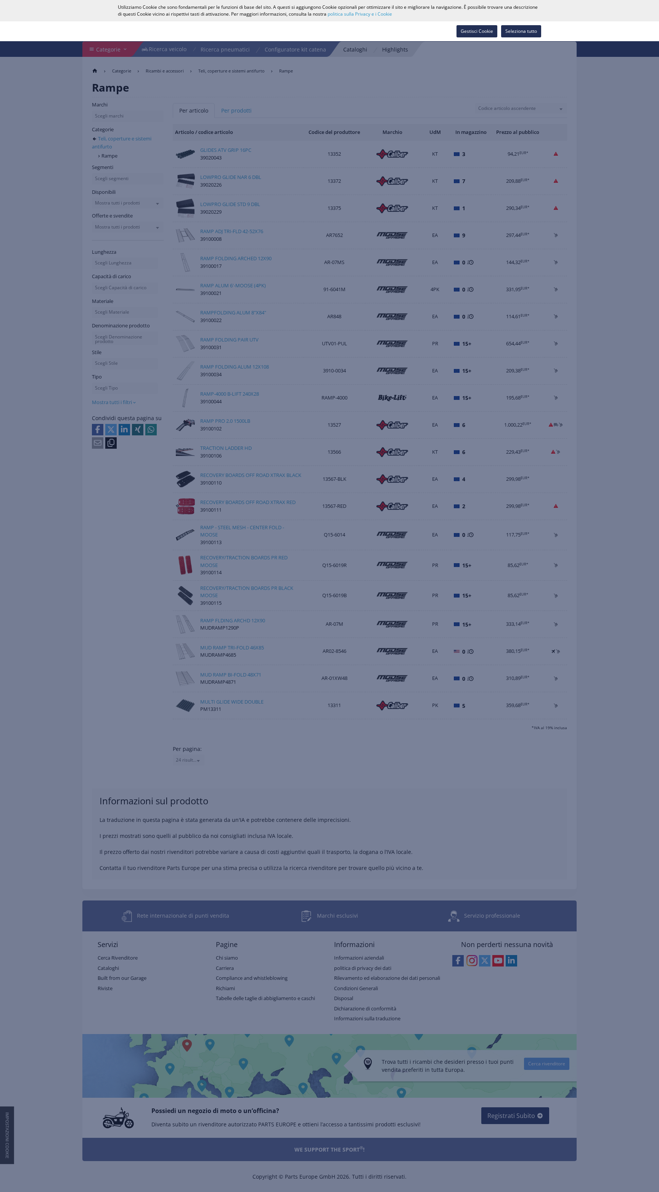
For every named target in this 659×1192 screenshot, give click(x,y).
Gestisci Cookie (477, 31)
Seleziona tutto (521, 31)
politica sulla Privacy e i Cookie (360, 14)
